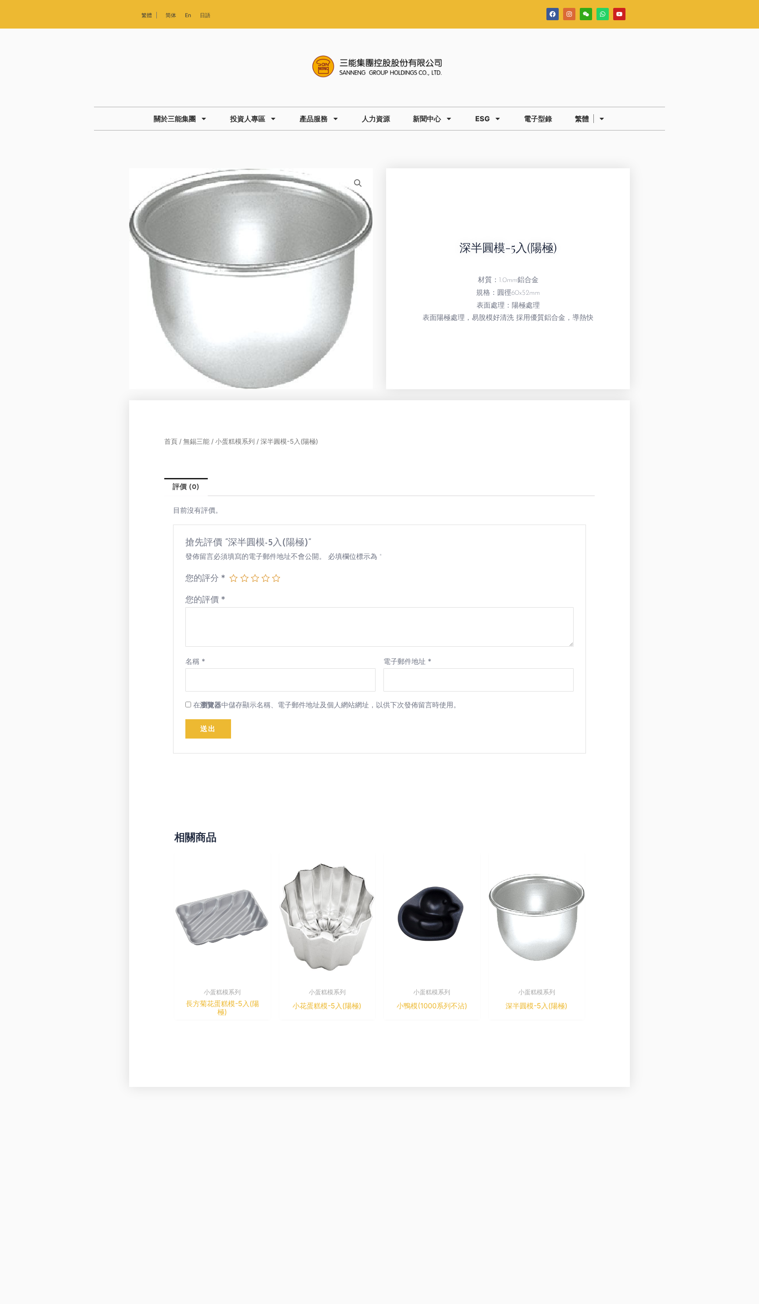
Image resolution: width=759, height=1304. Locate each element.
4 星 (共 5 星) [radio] (265, 578)
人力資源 (376, 118)
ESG (482, 118)
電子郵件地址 (407, 661)
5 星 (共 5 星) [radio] (276, 578)
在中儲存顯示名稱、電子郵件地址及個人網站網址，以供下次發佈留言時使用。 (326, 704)
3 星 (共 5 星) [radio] (255, 578)
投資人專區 (247, 118)
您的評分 (205, 577)
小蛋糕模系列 (235, 442)
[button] (358, 183)
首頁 (170, 442)
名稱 (195, 661)
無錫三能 (196, 442)
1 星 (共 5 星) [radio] (233, 578)
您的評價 (205, 599)
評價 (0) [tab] (186, 487)
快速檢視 (222, 975)
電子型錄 (538, 118)
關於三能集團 (175, 118)
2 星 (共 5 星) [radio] (244, 578)
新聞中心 (427, 118)
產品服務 (314, 118)
